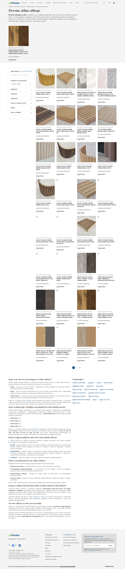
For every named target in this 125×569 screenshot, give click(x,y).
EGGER (12, 445)
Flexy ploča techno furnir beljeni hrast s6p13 (43, 168)
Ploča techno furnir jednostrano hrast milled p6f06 (85, 131)
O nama (39, 2)
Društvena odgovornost (53, 556)
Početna (11, 6)
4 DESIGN (13, 457)
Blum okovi (76, 403)
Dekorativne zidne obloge (16, 47)
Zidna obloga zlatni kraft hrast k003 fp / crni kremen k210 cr (106, 315)
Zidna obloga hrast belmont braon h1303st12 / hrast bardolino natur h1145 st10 (65, 354)
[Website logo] (14, 3)
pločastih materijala (39, 429)
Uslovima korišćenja (67, 566)
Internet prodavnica (52, 540)
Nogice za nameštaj (106, 389)
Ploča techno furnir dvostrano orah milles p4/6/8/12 (65, 241)
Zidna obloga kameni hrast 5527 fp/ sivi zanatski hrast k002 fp (85, 352)
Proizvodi (24, 2)
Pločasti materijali (20, 6)
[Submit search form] (104, 2)
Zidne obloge (30, 6)
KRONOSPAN (14, 451)
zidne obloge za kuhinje (37, 496)
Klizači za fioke (93, 396)
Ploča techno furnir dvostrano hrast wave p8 (65, 131)
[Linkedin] (19, 545)
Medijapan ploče (78, 386)
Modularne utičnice (79, 396)
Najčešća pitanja (51, 559)
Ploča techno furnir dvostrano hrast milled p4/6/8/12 (86, 205)
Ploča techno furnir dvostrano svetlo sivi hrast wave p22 (44, 278)
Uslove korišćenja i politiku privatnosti (96, 549)
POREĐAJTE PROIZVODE (19, 80)
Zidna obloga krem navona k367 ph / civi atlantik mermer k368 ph (107, 94)
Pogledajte (12, 60)
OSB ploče (90, 386)
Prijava (110, 545)
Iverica (99, 382)
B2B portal (67, 545)
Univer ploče (108, 382)
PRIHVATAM (109, 566)
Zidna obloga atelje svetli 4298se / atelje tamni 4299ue (85, 278)
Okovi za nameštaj (90, 389)
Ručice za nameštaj (79, 393)
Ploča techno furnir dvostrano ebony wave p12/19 (45, 131)
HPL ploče (99, 386)
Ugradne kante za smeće (96, 393)
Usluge (32, 2)
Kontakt (48, 2)
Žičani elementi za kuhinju (81, 399)
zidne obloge (26, 400)
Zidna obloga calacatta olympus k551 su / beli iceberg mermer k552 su (86, 94)
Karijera (48, 551)
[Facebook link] (13, 545)
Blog (70, 2)
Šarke (95, 399)
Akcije (77, 2)
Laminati (91, 382)
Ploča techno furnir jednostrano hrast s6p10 (64, 278)
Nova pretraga (26, 71)
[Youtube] (16, 545)
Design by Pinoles (60, 2)
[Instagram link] (10, 545)
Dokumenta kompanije (71, 543)
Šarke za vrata (104, 399)
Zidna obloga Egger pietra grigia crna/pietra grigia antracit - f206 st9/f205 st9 (45, 317)
